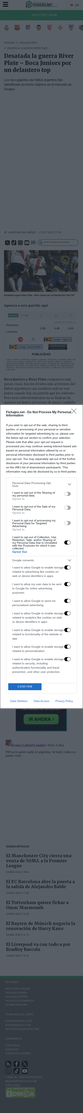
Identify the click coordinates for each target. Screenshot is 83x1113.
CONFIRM (25, 686)
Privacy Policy (64, 701)
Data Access (41, 701)
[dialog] (41, 557)
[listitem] (41, 484)
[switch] (67, 494)
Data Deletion (19, 701)
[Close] (75, 412)
